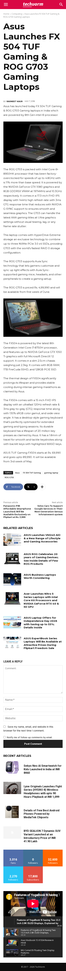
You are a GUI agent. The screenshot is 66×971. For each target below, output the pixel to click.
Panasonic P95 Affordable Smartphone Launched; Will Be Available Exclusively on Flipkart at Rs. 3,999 (17, 511)
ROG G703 (9, 477)
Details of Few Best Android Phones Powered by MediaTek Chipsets (41, 814)
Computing (17, 13)
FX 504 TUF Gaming (32, 472)
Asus (17, 472)
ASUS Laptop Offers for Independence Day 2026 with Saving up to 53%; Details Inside (40, 622)
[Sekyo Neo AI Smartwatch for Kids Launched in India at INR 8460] (12, 767)
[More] (42, 486)
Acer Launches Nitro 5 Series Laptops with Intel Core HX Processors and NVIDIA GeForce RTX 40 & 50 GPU (41, 600)
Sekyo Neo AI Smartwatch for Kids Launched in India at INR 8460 (43, 769)
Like (13, 851)
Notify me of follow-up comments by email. (29, 737)
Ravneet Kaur (15, 101)
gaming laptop (51, 472)
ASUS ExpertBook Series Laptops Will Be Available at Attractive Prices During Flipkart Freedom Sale (43, 643)
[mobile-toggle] (5, 4)
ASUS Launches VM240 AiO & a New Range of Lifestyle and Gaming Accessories (42, 538)
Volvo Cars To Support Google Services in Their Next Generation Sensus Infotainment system (48, 510)
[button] (61, 4)
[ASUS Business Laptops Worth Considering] (12, 579)
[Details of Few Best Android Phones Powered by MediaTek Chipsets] (12, 812)
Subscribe (33, 867)
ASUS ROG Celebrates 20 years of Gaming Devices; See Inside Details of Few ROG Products (41, 559)
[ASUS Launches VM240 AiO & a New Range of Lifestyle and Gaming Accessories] (12, 539)
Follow (33, 851)
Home (6, 13)
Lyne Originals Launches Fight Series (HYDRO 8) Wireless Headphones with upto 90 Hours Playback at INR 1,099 (43, 791)
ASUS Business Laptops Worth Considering (40, 576)
